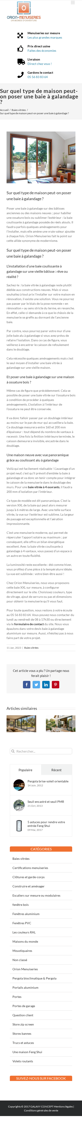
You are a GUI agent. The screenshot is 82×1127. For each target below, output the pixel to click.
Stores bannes (21, 1033)
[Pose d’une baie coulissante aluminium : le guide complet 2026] (21, 717)
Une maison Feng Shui (27, 1052)
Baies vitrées (31, 647)
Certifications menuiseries (30, 868)
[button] (10, 723)
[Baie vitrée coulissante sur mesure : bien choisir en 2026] (61, 717)
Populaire (25, 770)
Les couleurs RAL (24, 932)
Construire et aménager (28, 886)
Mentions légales (63, 1106)
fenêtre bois (20, 904)
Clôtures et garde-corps (28, 877)
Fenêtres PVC (21, 923)
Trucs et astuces (23, 1043)
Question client (22, 1015)
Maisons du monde (25, 941)
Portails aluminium (25, 987)
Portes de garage (23, 1006)
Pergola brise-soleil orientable (48, 781)
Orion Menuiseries (25, 969)
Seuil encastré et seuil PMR (46, 801)
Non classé (19, 960)
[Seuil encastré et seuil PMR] (19, 802)
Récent (56, 770)
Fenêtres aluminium (26, 914)
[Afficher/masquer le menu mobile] (73, 2)
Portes (16, 997)
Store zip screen (23, 1024)
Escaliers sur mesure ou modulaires (36, 895)
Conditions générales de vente (41, 1110)
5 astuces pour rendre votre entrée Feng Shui (46, 824)
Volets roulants (22, 1061)
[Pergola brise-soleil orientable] (19, 781)
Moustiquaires (22, 951)
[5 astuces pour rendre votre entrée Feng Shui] (19, 822)
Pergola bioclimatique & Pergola (34, 978)
